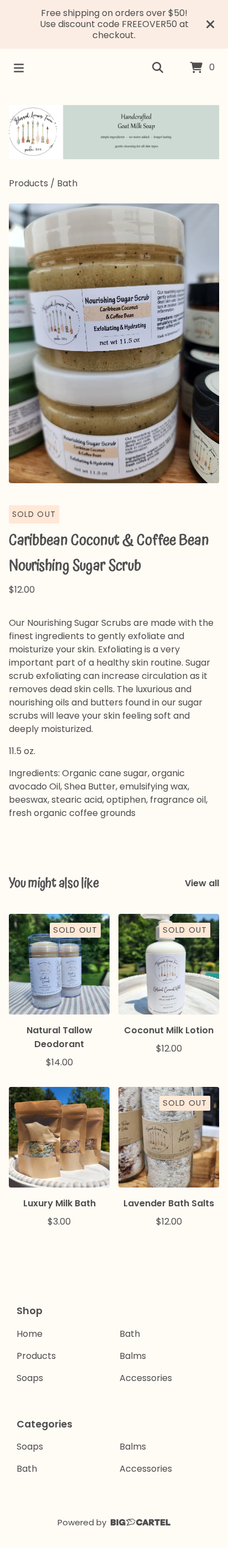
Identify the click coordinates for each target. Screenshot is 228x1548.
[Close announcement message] (210, 24)
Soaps (30, 1378)
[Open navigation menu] (19, 68)
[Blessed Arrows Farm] (114, 132)
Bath (67, 183)
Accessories (146, 1378)
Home (30, 1333)
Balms (133, 1356)
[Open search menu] (158, 68)
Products (28, 183)
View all (202, 883)
